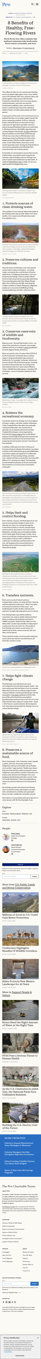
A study (26, 131)
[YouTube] (15, 1302)
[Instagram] (6, 1302)
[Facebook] (3, 1302)
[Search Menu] (32, 4)
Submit (34, 876)
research (27, 347)
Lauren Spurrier (16, 845)
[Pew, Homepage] (6, 4)
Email (3, 873)
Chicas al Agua (17, 434)
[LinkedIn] (9, 1302)
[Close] (38, 1338)
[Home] (18, 1186)
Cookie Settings (19, 1355)
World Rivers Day (15, 162)
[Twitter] (12, 1302)
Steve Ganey (15, 833)
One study (15, 695)
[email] (12, 840)
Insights (5, 1248)
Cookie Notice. (8, 1352)
